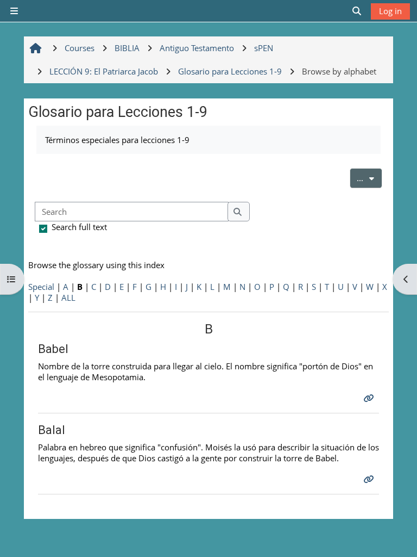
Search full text (79, 226)
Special (41, 286)
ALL (68, 297)
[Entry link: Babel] (370, 398)
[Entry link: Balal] (370, 479)
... (369, 177)
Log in (390, 10)
